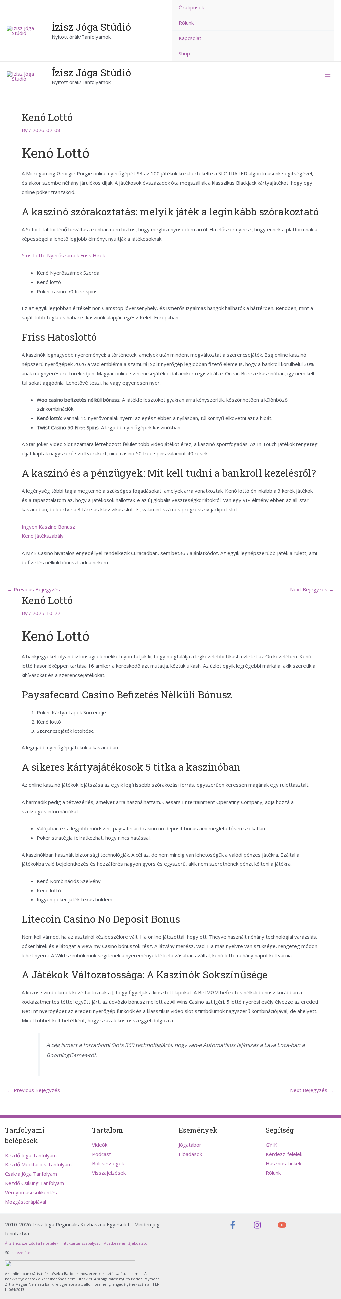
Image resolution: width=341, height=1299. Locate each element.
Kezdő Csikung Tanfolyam (34, 1183)
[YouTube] (282, 1225)
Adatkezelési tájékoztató (125, 1243)
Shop (184, 53)
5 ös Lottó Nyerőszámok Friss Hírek (63, 255)
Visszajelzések (109, 1172)
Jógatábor (190, 1144)
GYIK (271, 1144)
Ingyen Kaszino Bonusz (48, 526)
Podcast (101, 1154)
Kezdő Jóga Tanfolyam (31, 1155)
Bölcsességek (108, 1163)
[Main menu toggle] (327, 76)
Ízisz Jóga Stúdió (91, 26)
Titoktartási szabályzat (81, 1243)
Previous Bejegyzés (33, 589)
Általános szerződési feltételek (31, 1243)
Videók (99, 1144)
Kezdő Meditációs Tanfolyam (38, 1164)
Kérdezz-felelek (284, 1154)
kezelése (22, 1252)
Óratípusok (191, 7)
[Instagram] (257, 1225)
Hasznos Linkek (283, 1163)
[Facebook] (233, 1225)
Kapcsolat (190, 38)
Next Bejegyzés (312, 589)
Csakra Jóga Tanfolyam (31, 1173)
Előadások (190, 1154)
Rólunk (186, 22)
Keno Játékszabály (43, 535)
